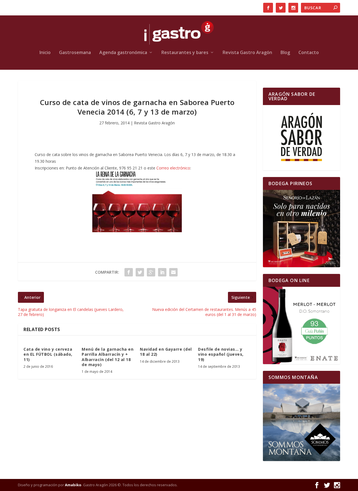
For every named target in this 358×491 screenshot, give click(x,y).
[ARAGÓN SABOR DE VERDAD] (301, 137)
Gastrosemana (75, 52)
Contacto (308, 52)
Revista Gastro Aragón (247, 52)
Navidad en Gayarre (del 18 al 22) (166, 351)
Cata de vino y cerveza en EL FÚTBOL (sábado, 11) (47, 354)
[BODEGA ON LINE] (301, 325)
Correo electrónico (173, 168)
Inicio (45, 52)
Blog (285, 52)
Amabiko (73, 484)
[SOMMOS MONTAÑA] (301, 422)
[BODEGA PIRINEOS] (301, 228)
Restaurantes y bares (184, 52)
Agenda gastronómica (123, 52)
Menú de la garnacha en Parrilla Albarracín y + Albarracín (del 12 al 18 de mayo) (107, 356)
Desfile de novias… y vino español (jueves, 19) (221, 354)
